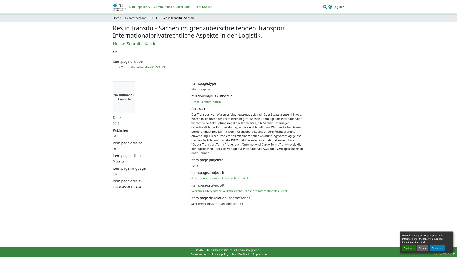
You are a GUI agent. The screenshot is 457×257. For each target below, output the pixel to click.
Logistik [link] (243, 178)
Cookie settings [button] (199, 254)
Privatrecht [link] (229, 178)
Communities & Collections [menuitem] (172, 7)
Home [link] (117, 18)
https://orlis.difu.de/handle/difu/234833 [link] (139, 67)
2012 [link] (116, 123)
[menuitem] (204, 6)
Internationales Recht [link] (272, 191)
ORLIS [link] (154, 18)
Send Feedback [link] (241, 254)
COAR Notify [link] (447, 253)
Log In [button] (338, 7)
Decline (422, 248)
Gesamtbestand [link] (136, 18)
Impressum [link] (260, 254)
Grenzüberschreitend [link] (205, 178)
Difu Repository (139, 7)
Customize (437, 248)
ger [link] (115, 174)
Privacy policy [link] (220, 254)
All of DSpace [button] (203, 7)
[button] (119, 6)
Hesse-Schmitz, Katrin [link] (135, 44)
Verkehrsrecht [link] (232, 191)
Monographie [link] (200, 89)
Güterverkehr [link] (212, 191)
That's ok (409, 248)
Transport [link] (250, 191)
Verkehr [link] (196, 191)
